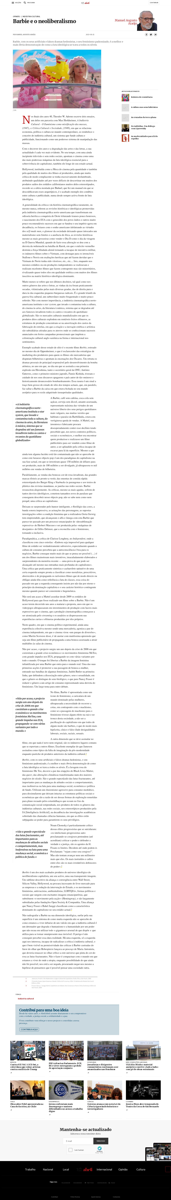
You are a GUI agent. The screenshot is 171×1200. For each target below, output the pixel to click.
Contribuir (54, 1197)
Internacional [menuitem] (104, 1169)
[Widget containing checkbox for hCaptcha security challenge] (85, 1150)
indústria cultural (26, 998)
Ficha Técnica (75, 1197)
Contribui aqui (29, 1029)
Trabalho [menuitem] (30, 1169)
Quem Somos (96, 1197)
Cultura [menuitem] (140, 1169)
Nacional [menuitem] (48, 1169)
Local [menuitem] (66, 1169)
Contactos (116, 1197)
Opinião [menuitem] (123, 1169)
